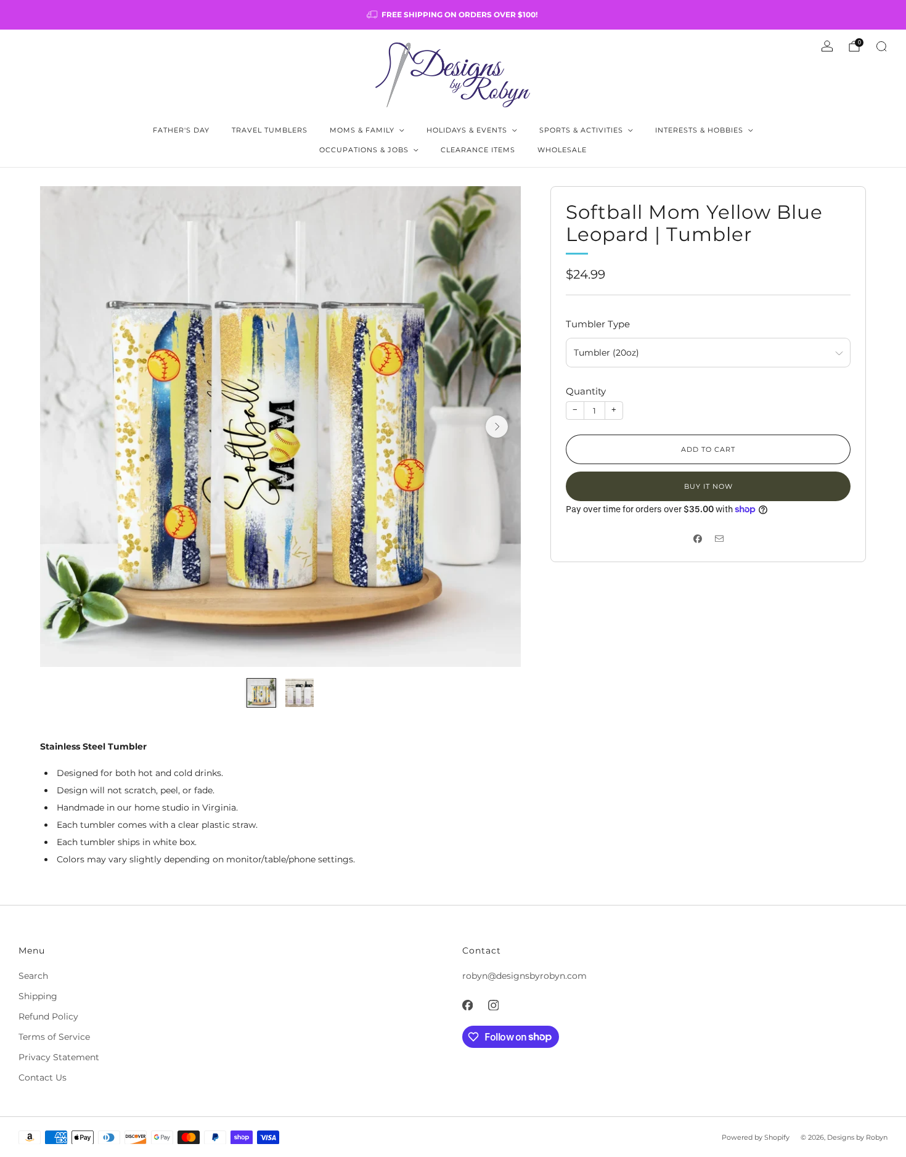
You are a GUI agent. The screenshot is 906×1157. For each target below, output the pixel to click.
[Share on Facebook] (697, 538)
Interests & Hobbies (699, 130)
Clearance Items (478, 149)
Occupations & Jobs (364, 149)
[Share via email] (718, 538)
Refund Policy (48, 1016)
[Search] (881, 46)
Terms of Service (54, 1036)
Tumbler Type (598, 324)
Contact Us (42, 1077)
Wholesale (562, 149)
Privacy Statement (58, 1057)
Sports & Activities (581, 130)
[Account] (827, 46)
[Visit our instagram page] (493, 1005)
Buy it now (708, 486)
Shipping (37, 996)
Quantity (586, 391)
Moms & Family (362, 130)
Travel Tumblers (270, 130)
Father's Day (181, 130)
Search (33, 975)
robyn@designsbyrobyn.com (524, 975)
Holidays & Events (466, 130)
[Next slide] (497, 426)
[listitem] (453, 15)
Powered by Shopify (756, 1137)
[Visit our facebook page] (467, 1005)
